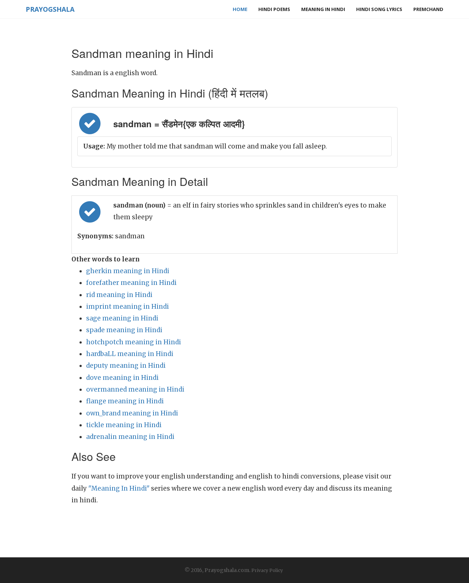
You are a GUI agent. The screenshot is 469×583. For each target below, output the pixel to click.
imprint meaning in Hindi (127, 306)
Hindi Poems (274, 9)
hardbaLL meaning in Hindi (129, 354)
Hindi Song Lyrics (379, 9)
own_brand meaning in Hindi (132, 413)
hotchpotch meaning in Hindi (133, 342)
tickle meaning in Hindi (124, 425)
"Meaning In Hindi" (118, 488)
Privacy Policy (267, 570)
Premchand (428, 9)
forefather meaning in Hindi (131, 283)
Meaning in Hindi (323, 9)
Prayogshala (50, 9)
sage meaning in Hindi (122, 318)
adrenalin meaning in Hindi (130, 437)
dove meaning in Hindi (122, 378)
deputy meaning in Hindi (126, 366)
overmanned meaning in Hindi (135, 389)
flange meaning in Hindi (125, 401)
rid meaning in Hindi (119, 295)
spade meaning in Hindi (124, 330)
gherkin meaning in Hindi (127, 271)
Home (240, 9)
